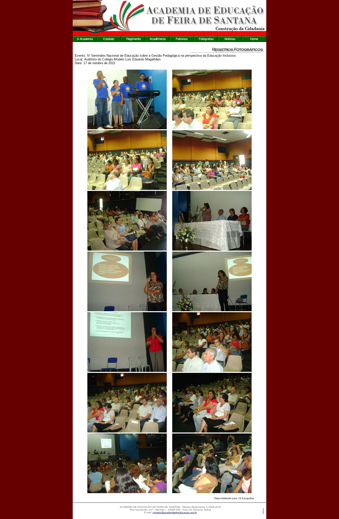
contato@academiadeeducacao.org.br (175, 512)
